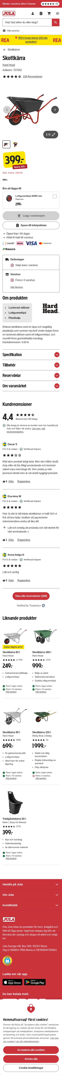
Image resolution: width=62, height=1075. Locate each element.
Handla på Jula (13, 884)
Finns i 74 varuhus (14, 690)
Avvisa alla (31, 1059)
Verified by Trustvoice (29, 605)
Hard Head (9, 65)
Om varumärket (14, 385)
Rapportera (23, 481)
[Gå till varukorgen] (49, 13)
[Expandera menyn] (57, 13)
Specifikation (12, 354)
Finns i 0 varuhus (42, 777)
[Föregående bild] (7, 110)
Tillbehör (9, 365)
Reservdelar (12, 375)
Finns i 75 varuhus (14, 777)
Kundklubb (10, 905)
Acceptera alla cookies (31, 1050)
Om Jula (8, 894)
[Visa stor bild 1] (31, 109)
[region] (31, 1037)
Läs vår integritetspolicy (27, 1041)
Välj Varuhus (16, 287)
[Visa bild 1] (6, 144)
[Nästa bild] (55, 110)
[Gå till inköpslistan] (41, 13)
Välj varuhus (13, 30)
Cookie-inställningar (31, 1068)
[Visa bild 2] (15, 144)
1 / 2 (48, 134)
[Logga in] (33, 13)
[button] (7, 960)
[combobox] (31, 22)
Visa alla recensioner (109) (31, 596)
